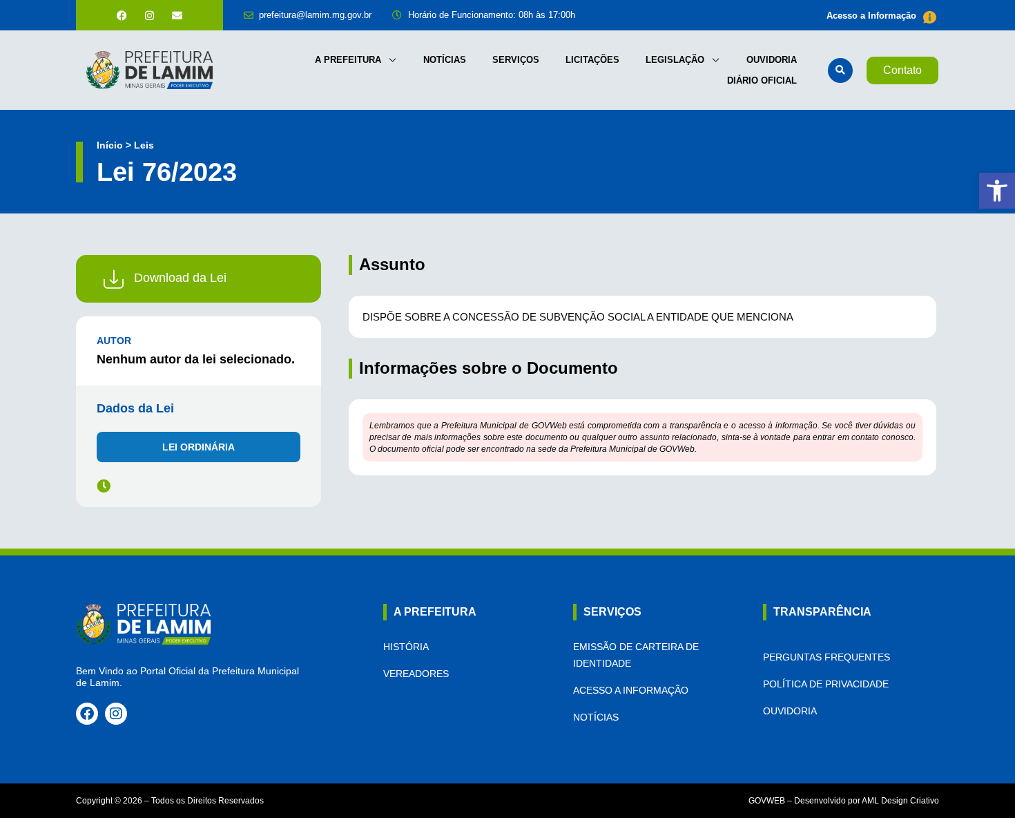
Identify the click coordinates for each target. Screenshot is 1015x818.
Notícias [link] (444, 60)
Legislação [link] (675, 60)
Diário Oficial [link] (762, 80)
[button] (840, 70)
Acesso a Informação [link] (871, 15)
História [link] (406, 646)
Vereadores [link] (416, 673)
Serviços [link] (515, 60)
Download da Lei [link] (180, 278)
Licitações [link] (592, 60)
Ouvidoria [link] (771, 60)
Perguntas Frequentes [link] (826, 657)
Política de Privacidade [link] (826, 683)
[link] (997, 191)
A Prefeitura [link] (348, 60)
